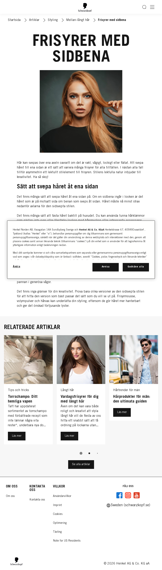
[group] (81, 397)
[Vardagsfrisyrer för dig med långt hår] (81, 390)
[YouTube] (136, 495)
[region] (81, 249)
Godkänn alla (136, 267)
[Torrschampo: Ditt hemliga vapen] (28, 390)
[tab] (81, 453)
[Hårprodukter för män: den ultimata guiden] (133, 390)
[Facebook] (119, 495)
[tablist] (81, 453)
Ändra (16, 267)
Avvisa (106, 267)
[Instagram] (128, 495)
